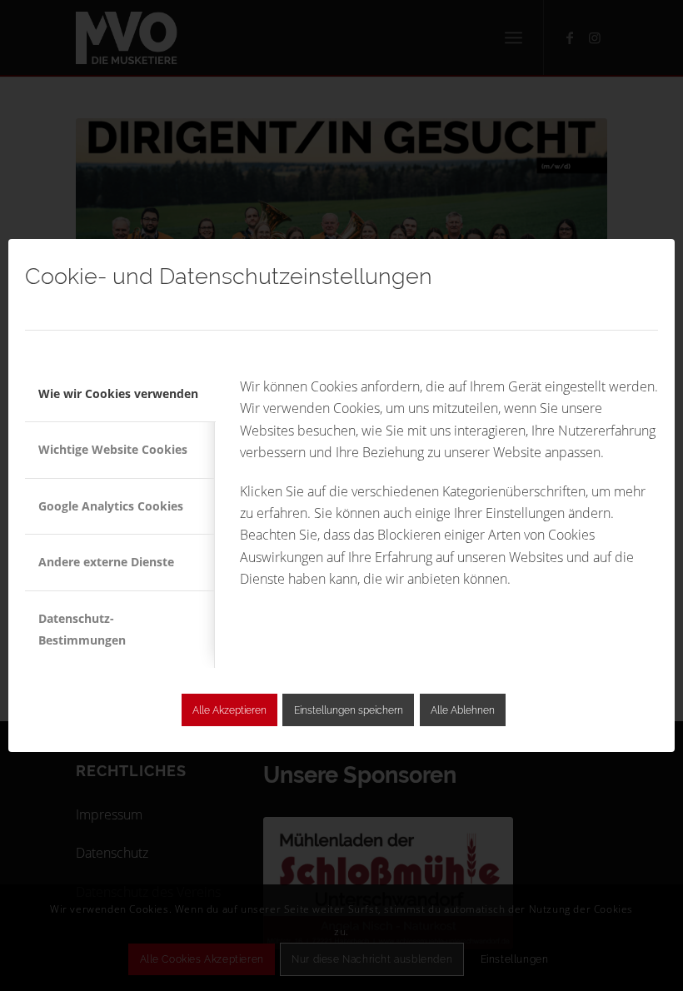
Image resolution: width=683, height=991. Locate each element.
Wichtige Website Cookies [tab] (112, 449)
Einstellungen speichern (348, 710)
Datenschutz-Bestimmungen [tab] (82, 629)
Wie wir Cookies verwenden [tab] (118, 393)
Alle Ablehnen (463, 710)
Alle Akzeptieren (229, 710)
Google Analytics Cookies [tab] (110, 506)
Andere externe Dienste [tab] (106, 562)
